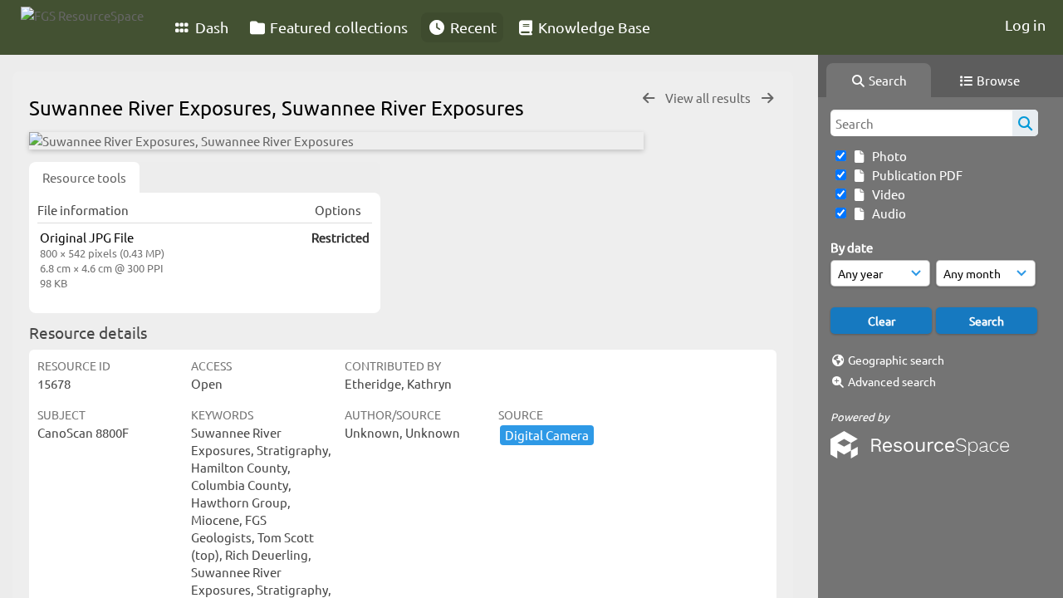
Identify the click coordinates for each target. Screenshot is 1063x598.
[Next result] (767, 98)
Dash (210, 27)
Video (886, 194)
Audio (886, 213)
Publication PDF (915, 175)
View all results (709, 97)
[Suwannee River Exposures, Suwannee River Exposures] (336, 141)
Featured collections (337, 27)
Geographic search (896, 359)
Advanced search (892, 381)
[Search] (1025, 123)
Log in (1025, 24)
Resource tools (84, 177)
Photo (887, 156)
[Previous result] (648, 98)
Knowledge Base (592, 27)
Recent (472, 27)
